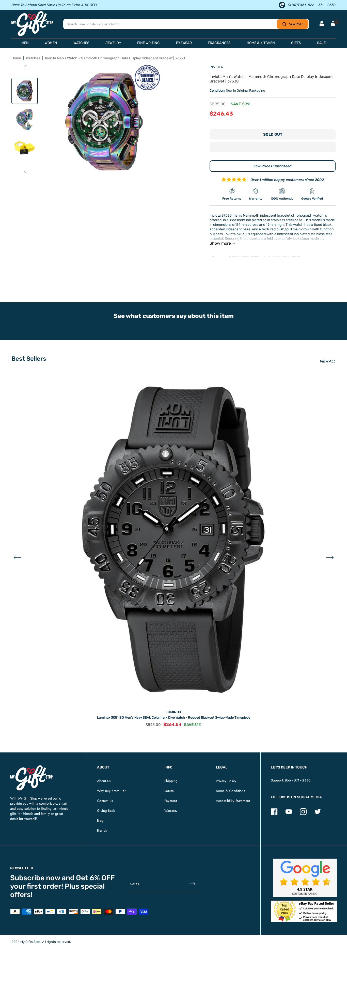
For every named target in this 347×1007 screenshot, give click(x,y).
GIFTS (296, 43)
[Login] (321, 24)
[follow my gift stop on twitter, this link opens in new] (317, 814)
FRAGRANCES (219, 43)
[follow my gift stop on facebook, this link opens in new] (274, 814)
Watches (33, 58)
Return (169, 790)
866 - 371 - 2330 (297, 780)
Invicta (216, 67)
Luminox (173, 712)
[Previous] (26, 68)
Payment (170, 800)
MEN (25, 43)
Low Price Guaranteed (273, 166)
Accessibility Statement (233, 800)
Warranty (171, 810)
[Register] (192, 884)
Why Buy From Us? (111, 790)
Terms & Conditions (230, 790)
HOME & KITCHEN (261, 43)
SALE (321, 43)
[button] (273, 147)
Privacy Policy (226, 780)
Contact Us (105, 800)
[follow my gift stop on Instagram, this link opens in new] (303, 814)
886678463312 (286, 257)
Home (16, 58)
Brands (102, 830)
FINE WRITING (148, 43)
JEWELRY (113, 43)
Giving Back (106, 810)
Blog (100, 820)
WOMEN (51, 43)
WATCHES (81, 43)
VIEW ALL (328, 361)
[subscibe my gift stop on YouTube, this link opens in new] (288, 814)
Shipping (171, 780)
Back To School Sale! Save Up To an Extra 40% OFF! (54, 5)
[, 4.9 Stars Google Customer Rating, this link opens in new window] (305, 878)
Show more (220, 243)
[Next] (26, 170)
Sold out (272, 134)
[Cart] (333, 23)
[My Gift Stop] (31, 767)
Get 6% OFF (95, 878)
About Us (104, 780)
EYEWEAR (184, 43)
